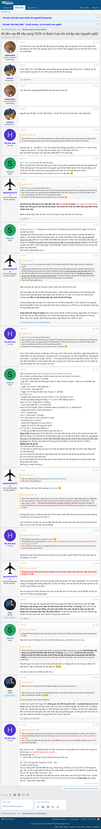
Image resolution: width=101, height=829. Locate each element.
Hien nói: (24, 647)
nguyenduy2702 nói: (28, 535)
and (36, 322)
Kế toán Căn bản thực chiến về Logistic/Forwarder (27, 17)
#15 (97, 600)
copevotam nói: (27, 135)
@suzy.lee (53, 488)
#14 (97, 563)
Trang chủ (7, 7)
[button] (37, 7)
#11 (97, 369)
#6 (97, 158)
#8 (97, 225)
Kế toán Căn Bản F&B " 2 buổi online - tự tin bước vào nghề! (32, 24)
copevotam (7, 37)
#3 (97, 86)
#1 (97, 42)
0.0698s (83, 827)
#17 (97, 677)
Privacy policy (74, 819)
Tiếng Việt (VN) (9, 819)
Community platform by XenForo (50, 824)
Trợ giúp (84, 819)
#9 (97, 256)
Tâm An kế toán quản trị (13, 806)
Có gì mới (31, 7)
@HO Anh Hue (26, 162)
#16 (97, 625)
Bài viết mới (5, 12)
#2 (97, 65)
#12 (97, 470)
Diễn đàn (19, 7)
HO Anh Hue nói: (27, 495)
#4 (97, 109)
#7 (97, 179)
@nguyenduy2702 (27, 229)
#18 (97, 725)
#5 (97, 130)
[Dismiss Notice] (97, 17)
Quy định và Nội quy (59, 819)
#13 (97, 530)
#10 (97, 329)
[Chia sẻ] (94, 42)
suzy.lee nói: (25, 184)
